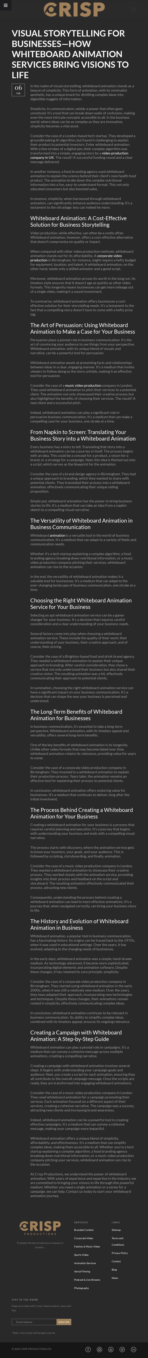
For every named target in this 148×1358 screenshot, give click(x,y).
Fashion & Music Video (87, 1246)
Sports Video (81, 1254)
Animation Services (85, 1263)
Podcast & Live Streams (87, 1279)
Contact (116, 1261)
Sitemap (116, 1229)
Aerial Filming (82, 1271)
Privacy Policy (120, 1252)
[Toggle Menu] (5, 5)
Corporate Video (83, 1238)
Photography (81, 1288)
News (115, 1277)
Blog (114, 1269)
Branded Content (83, 1229)
